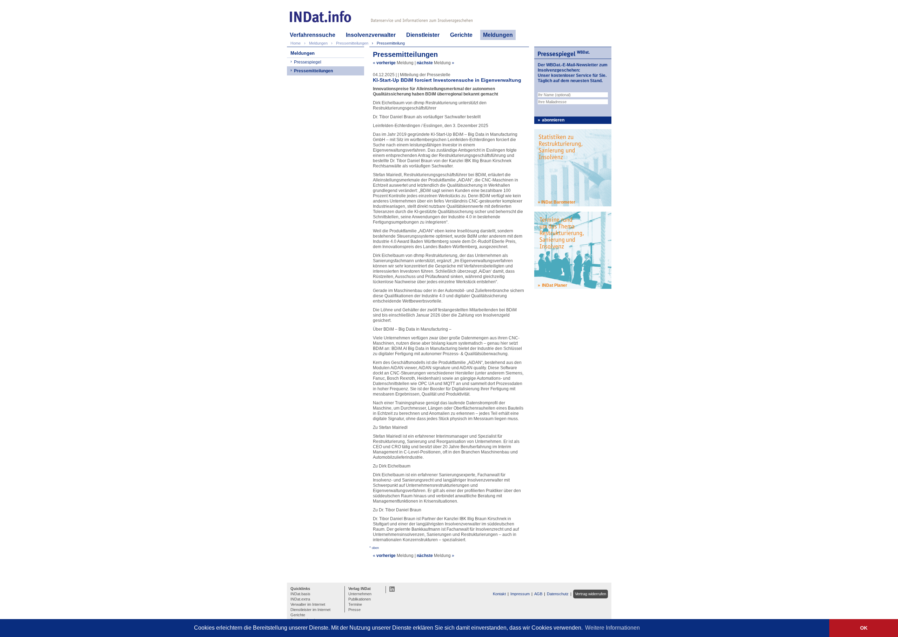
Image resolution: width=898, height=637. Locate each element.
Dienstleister (423, 35)
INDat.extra (300, 599)
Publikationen (359, 599)
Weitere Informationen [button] (612, 628)
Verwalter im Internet (307, 604)
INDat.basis (300, 594)
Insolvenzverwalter (371, 35)
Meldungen (498, 35)
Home (295, 43)
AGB (538, 594)
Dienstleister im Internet (310, 610)
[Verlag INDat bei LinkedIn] (392, 589)
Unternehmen (359, 594)
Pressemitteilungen (313, 70)
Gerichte (461, 35)
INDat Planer (554, 285)
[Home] (320, 16)
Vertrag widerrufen (590, 594)
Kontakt (499, 594)
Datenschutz (558, 594)
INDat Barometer (558, 202)
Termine (355, 604)
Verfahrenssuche (312, 35)
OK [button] (863, 628)
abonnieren (553, 120)
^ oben (374, 548)
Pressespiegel (307, 62)
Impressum (520, 594)
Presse (354, 610)
